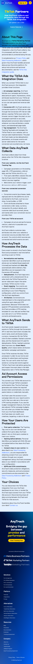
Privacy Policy (21, 58)
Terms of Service (20, 657)
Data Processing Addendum (12, 60)
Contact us (14, 505)
